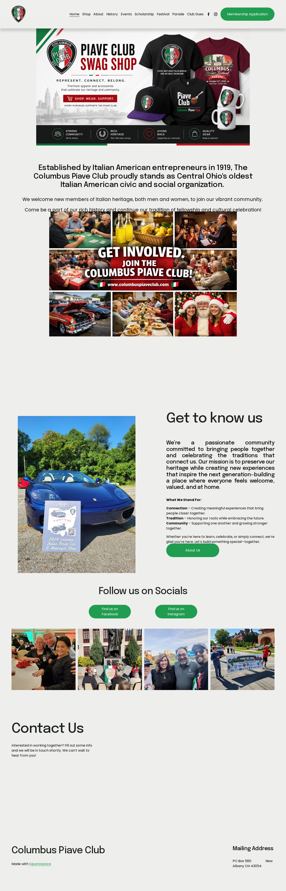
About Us (192, 550)
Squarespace (40, 863)
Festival (163, 14)
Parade (178, 14)
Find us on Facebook (110, 611)
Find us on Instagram (176, 611)
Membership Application (247, 14)
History (112, 14)
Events (126, 14)
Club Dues (195, 14)
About (98, 14)
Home (74, 14)
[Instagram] (216, 14)
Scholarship (144, 14)
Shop (86, 14)
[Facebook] (208, 14)
